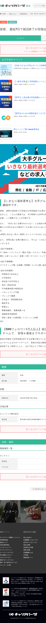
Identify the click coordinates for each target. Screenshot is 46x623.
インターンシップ (5, 547)
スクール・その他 (5, 565)
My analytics (27, 537)
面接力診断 (26, 550)
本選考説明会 (4, 540)
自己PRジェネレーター (30, 542)
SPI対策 (25, 555)
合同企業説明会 (4, 545)
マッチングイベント (6, 550)
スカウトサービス (5, 557)
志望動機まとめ (28, 552)
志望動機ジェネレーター (30, 540)
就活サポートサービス (6, 560)
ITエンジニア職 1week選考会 (26, 129)
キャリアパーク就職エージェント (10, 537)
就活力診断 (26, 545)
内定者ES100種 (28, 547)
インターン (10, 511)
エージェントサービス (6, 552)
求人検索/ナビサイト (6, 555)
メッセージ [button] (20, 38)
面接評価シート (28, 557)
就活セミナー (4, 542)
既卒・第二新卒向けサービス (8, 562)
